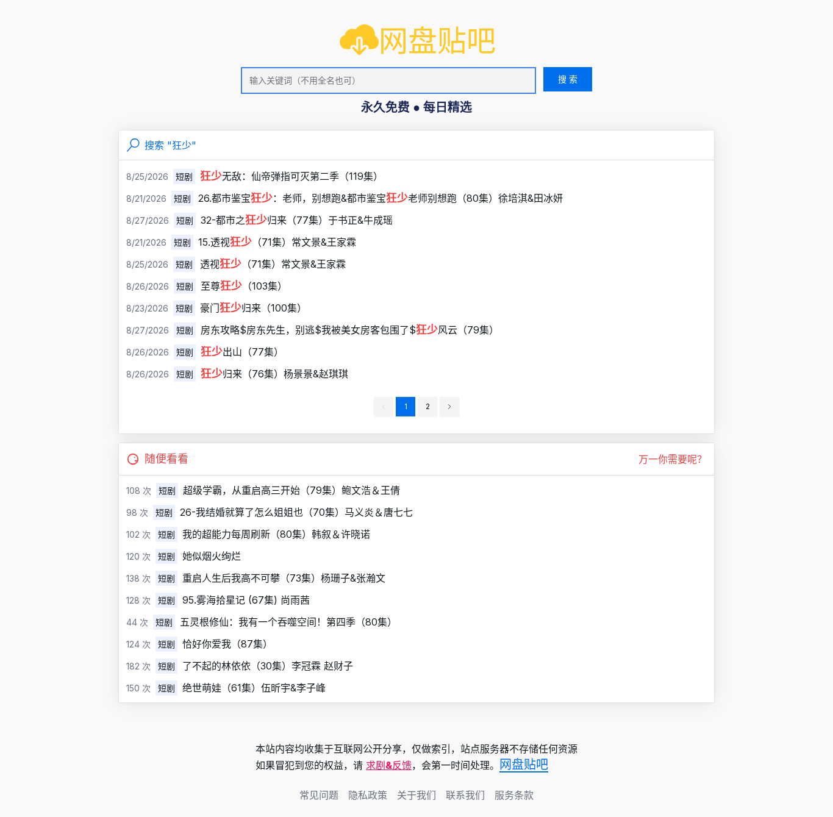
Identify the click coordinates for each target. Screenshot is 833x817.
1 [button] (405, 406)
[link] (418, 40)
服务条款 (514, 795)
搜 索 (567, 79)
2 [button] (428, 406)
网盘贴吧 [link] (523, 764)
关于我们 (416, 795)
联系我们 (465, 795)
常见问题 (318, 795)
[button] (449, 406)
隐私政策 (367, 795)
